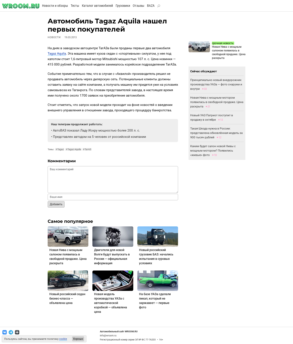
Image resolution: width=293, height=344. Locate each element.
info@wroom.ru (108, 335)
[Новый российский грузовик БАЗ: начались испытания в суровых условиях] (157, 236)
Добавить (56, 204)
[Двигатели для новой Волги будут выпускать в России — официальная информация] (112, 236)
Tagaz (60, 149)
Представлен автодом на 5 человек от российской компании (99, 137)
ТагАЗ (87, 149)
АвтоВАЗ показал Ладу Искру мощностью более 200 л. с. (96, 130)
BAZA (151, 6)
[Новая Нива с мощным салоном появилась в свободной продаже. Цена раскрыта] (68, 236)
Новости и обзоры (55, 6)
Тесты (75, 6)
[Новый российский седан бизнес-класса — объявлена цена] (68, 280)
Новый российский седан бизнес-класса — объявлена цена (67, 298)
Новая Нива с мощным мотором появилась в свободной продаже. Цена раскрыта (216, 102)
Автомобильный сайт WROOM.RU (119, 331)
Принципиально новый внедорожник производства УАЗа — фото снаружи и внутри (216, 84)
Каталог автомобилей (97, 6)
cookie (63, 338)
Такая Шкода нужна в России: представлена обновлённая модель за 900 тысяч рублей (216, 133)
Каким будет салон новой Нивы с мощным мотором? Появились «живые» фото (213, 150)
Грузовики (123, 6)
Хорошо (78, 338)
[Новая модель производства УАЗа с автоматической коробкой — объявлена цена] (112, 280)
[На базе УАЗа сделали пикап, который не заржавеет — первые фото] (157, 280)
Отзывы (138, 6)
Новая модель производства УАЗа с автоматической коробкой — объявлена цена (110, 302)
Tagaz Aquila (57, 53)
